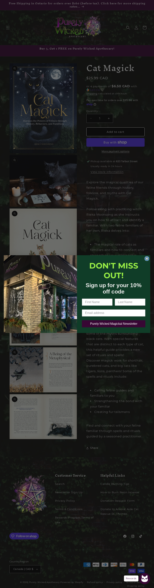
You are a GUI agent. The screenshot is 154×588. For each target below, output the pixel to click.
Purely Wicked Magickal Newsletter (113, 323)
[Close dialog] (147, 258)
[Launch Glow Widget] (144, 578)
